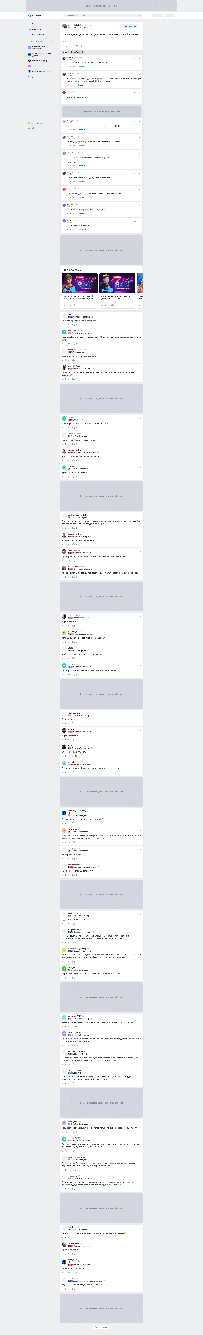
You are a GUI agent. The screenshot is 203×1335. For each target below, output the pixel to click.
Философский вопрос (83, 317)
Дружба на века (80, 420)
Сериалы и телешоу (82, 932)
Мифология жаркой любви (84, 452)
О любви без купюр (79, 28)
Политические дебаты (83, 369)
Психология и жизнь (82, 618)
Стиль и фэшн (79, 650)
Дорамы (77, 1073)
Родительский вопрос (83, 634)
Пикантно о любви (81, 764)
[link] (80, 291)
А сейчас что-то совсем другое (87, 1281)
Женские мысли (80, 352)
